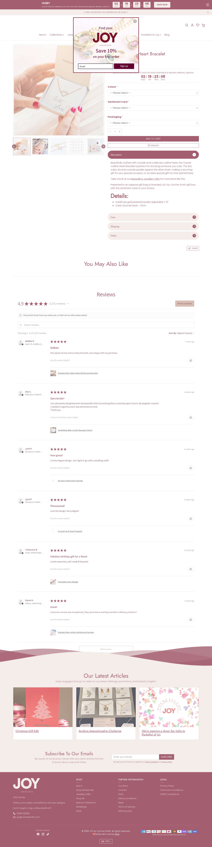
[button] (135, 21)
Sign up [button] (124, 66)
